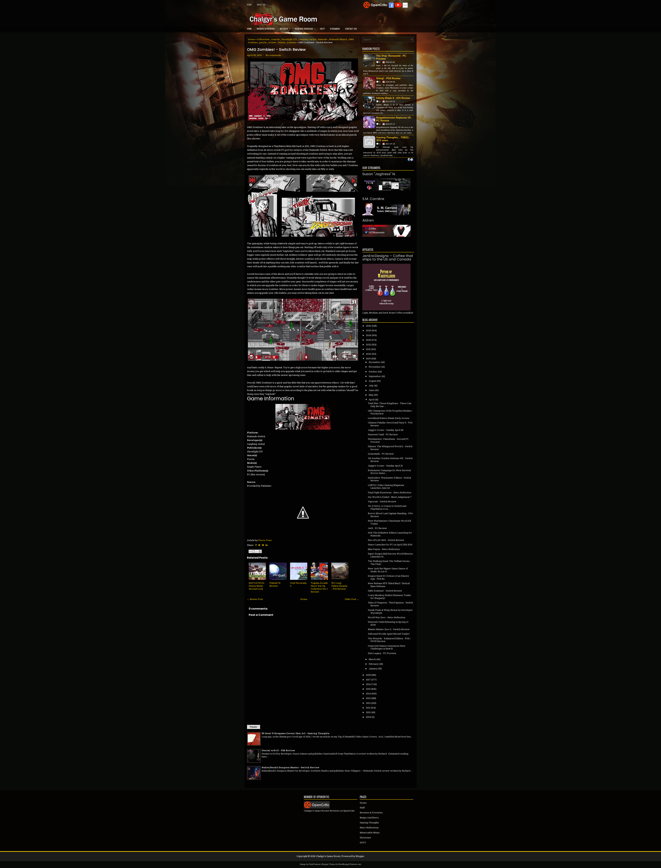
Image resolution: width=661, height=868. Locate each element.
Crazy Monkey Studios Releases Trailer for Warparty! (389, 597)
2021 (368, 349)
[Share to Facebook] (260, 551)
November (375, 366)
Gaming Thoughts (369, 822)
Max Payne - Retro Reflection (384, 549)
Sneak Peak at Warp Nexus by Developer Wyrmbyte (390, 611)
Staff (362, 807)
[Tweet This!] (259, 545)
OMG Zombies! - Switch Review (276, 50)
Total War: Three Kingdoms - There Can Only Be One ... (389, 405)
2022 (368, 344)
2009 (368, 716)
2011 (368, 707)
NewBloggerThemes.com (350, 864)
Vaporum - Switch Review (382, 501)
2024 (368, 335)
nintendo (322, 39)
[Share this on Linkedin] (266, 545)
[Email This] (250, 551)
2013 (368, 698)
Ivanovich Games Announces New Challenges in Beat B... (386, 647)
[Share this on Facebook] (255, 545)
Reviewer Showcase (305, 28)
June (371, 390)
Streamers (335, 28)
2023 (368, 339)
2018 (368, 674)
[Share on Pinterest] (263, 545)
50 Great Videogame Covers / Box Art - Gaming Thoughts (295, 733)
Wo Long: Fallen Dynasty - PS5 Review (339, 585)
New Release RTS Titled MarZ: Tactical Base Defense (389, 585)
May (371, 394)
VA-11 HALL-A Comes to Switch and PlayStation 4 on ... (387, 507)
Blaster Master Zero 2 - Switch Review (389, 629)
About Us (262, 4)
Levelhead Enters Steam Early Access (388, 418)
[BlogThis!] (253, 551)
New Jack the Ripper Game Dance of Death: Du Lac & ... (388, 570)
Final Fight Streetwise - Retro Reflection (389, 492)
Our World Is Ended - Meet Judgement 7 (390, 497)
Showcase (365, 837)
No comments (273, 55)
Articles (285, 28)
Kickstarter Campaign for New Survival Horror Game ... (389, 472)
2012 (368, 703)
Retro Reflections (369, 827)
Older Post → (352, 599)
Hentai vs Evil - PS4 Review (278, 750)
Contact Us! (351, 28)
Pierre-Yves (265, 540)
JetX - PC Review (377, 528)
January (373, 668)
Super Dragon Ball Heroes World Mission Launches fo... (390, 555)
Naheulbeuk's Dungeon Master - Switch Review (290, 767)
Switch (281, 42)
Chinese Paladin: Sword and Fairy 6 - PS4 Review (390, 424)
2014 (368, 693)
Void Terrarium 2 (298, 584)
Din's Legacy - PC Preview (382, 653)
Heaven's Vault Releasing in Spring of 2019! (388, 623)
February (374, 663)
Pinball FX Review (275, 584)
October (373, 371)
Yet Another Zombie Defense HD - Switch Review (390, 460)
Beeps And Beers (369, 817)
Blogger (360, 856)
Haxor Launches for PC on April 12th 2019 (390, 544)
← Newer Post (255, 599)
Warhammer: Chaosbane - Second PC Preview (388, 440)
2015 (368, 688)
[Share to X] (257, 551)
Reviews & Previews (266, 28)
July (371, 385)
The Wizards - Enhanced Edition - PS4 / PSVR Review (389, 640)
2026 (368, 325)
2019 (368, 358)
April (371, 399)
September (375, 376)
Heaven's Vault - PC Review (383, 434)
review (272, 42)
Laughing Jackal (307, 39)
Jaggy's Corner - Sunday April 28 (385, 430)
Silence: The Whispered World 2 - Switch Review (390, 448)
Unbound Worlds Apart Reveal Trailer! (389, 633)
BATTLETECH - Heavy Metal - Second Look (257, 585)
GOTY (322, 28)
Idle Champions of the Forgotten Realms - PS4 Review (390, 412)
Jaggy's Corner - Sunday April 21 (385, 465)
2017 (368, 679)
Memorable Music (370, 832)
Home (249, 4)
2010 (368, 712)
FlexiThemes (314, 864)
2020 (368, 353)
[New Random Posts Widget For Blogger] (410, 160)
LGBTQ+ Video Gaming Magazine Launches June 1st (386, 487)
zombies (291, 42)
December (374, 362)
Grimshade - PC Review (381, 453)
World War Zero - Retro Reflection (386, 617)
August (372, 380)
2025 (368, 330)
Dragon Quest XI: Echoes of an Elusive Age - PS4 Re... (388, 577)
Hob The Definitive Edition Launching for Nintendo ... (390, 534)
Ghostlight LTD (289, 39)
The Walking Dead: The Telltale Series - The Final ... (389, 562)
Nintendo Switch (338, 39)
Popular (253, 727)
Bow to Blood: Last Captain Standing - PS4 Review (390, 515)
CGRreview (263, 39)
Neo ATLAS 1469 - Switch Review (386, 540)
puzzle (263, 42)
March (372, 659)
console (275, 39)
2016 (368, 684)
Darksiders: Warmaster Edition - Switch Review (389, 479)
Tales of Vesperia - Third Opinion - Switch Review (390, 604)
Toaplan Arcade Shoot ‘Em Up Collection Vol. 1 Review (319, 587)
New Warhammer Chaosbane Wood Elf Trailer (389, 522)
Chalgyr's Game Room (328, 856)
